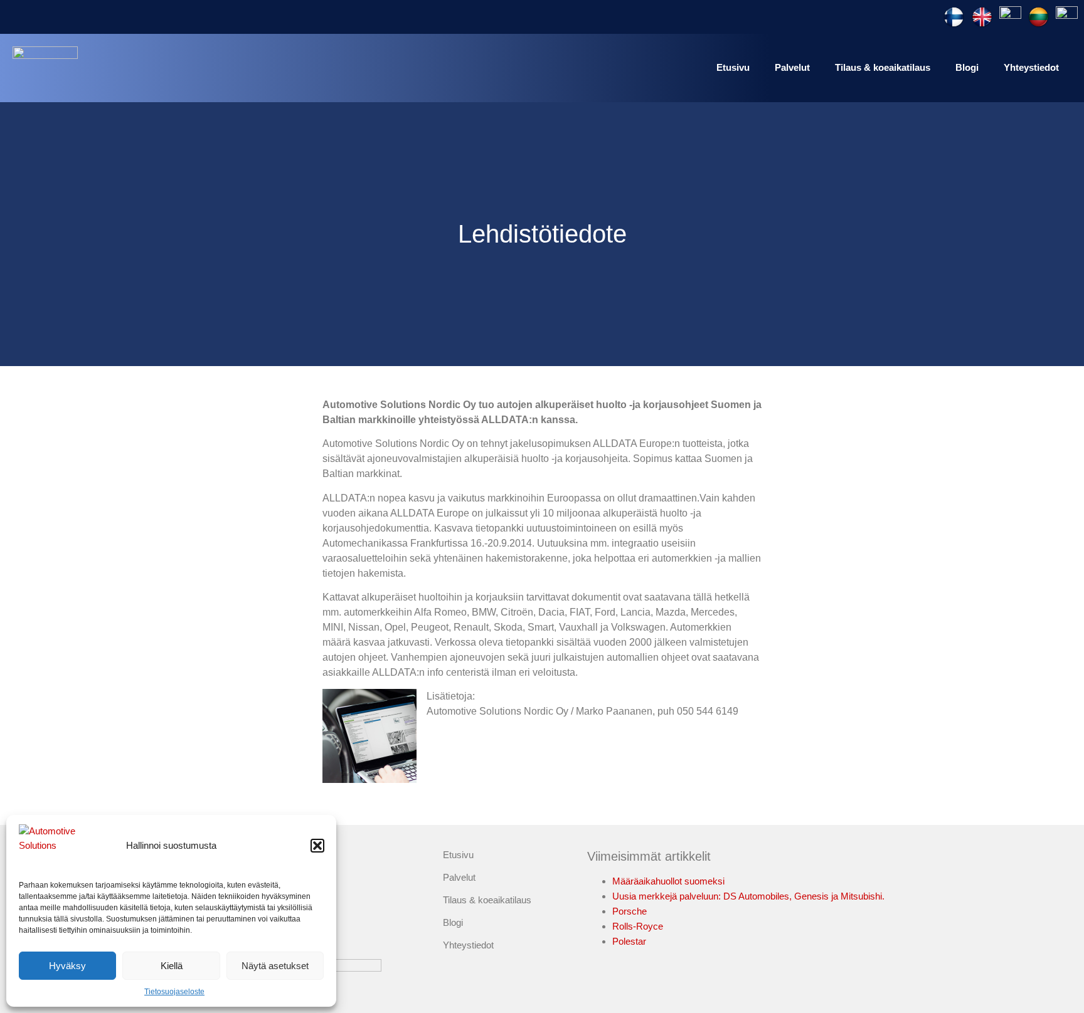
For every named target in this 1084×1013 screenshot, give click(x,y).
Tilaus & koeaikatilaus (882, 67)
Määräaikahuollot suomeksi (668, 881)
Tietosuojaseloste (174, 991)
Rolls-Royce (637, 926)
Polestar (629, 941)
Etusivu (733, 67)
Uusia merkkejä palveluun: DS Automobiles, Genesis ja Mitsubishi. (748, 896)
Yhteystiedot (1031, 67)
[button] (317, 845)
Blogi (967, 67)
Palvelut (792, 67)
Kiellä (172, 965)
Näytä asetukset (275, 965)
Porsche (629, 911)
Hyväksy (67, 965)
